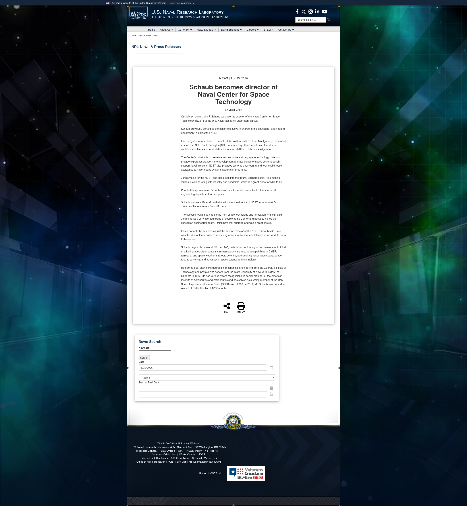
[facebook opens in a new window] (297, 11)
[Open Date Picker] (271, 367)
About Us (165, 29)
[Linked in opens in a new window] (317, 11)
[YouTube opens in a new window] (324, 11)
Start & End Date (149, 382)
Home (151, 29)
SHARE (227, 311)
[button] (182, 3)
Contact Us (284, 29)
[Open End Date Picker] (271, 394)
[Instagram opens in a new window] (310, 11)
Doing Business (230, 29)
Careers (251, 29)
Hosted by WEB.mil (210, 473)
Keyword (144, 347)
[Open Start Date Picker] (271, 387)
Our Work (183, 29)
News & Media (205, 29)
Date (141, 362)
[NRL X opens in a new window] (303, 11)
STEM (267, 29)
